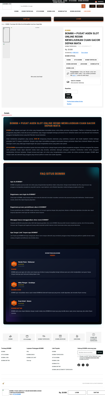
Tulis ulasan (84, 52)
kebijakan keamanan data (92, 357)
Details (6, 113)
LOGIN (78, 19)
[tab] (7, 113)
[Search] (83, 6)
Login (92, 6)
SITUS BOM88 (72, 0)
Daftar (100, 6)
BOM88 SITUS (55, 363)
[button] (6, 34)
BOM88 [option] (69, 60)
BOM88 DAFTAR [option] (94, 64)
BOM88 (65, 0)
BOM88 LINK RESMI (83, 0)
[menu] (52, 11)
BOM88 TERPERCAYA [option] (91, 60)
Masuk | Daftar (57, 0)
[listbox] (82, 64)
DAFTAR (26, 19)
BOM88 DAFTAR (5, 360)
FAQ (28, 351)
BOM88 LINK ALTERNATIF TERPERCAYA (93, 339)
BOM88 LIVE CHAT (31, 357)
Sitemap (29, 360)
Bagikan (69, 104)
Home (3, 24)
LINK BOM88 (77, 339)
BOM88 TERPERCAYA (59, 2)
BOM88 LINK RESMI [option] (71, 64)
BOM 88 (36, 139)
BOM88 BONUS (31, 354)
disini (74, 75)
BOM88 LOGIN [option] (70, 68)
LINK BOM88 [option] (83, 64)
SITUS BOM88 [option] (78, 60)
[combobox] (52, 6)
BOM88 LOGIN (4, 357)
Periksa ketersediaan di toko (75, 101)
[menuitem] (16, 11)
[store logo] (6, 6)
